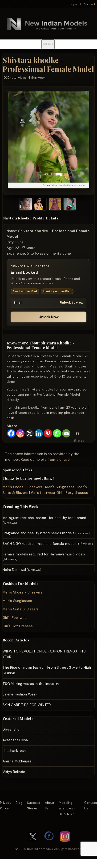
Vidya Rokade (14, 771)
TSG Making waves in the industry (31, 683)
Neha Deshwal (14, 569)
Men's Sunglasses (60, 487)
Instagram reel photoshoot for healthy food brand (44, 517)
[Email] (66, 433)
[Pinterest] (48, 433)
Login (73, 4)
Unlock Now (49, 317)
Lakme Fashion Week (20, 694)
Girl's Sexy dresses (72, 492)
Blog (19, 803)
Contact (89, 4)
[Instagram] (20, 433)
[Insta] (65, 844)
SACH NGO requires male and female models (40, 543)
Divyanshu (11, 729)
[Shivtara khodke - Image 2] (40, 205)
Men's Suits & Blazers (21, 609)
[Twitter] (32, 844)
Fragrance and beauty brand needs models (39, 533)
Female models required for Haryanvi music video (44, 554)
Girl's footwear (43, 492)
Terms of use (59, 459)
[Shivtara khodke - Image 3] (54, 205)
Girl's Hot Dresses (18, 626)
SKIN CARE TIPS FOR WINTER (27, 705)
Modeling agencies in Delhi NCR (68, 808)
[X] (29, 433)
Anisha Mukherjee (17, 761)
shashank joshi (15, 750)
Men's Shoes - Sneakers (23, 487)
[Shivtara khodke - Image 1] (25, 205)
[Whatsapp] (57, 433)
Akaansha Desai (16, 740)
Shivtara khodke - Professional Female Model (48, 64)
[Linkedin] (39, 433)
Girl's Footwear (15, 617)
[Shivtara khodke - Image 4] (69, 205)
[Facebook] (11, 433)
